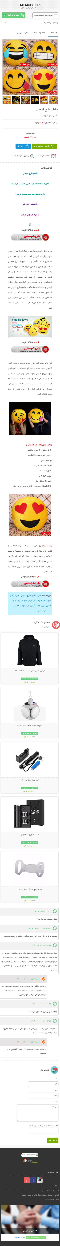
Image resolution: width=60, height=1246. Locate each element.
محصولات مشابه (38, 33)
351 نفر (20, 146)
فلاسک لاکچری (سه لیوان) (29, 835)
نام (57, 1078)
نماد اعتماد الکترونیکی (50, 1191)
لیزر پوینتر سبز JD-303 (30, 780)
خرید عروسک (45, 611)
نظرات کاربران (22, 33)
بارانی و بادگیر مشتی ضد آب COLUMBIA (29, 671)
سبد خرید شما (13, 15)
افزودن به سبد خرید (41, 146)
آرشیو (46, 627)
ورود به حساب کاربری (35, 1237)
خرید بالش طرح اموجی (30, 595)
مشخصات (53, 33)
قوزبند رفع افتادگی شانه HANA (30, 889)
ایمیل (56, 1090)
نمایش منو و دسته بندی (43, 15)
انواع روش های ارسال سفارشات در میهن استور (40, 1195)
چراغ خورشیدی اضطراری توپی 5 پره (29, 726)
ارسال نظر (53, 1140)
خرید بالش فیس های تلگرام (30, 600)
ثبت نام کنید (19, 1237)
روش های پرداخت (52, 1199)
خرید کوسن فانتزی (22, 605)
